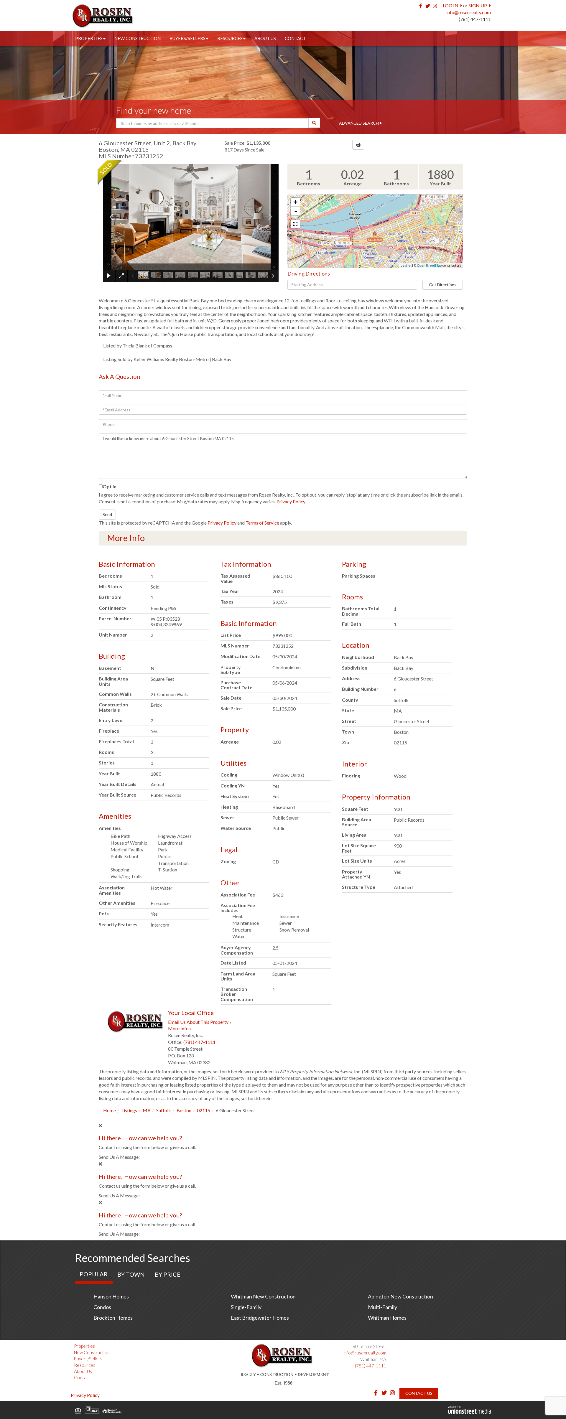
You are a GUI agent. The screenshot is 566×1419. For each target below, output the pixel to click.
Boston (184, 1110)
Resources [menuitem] (230, 38)
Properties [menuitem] (89, 38)
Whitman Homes (387, 1317)
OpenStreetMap (429, 265)
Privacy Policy (291, 501)
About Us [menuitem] (265, 38)
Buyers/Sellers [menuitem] (187, 38)
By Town (131, 1274)
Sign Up (477, 5)
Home (109, 1110)
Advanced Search (359, 123)
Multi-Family (382, 1307)
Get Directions (442, 284)
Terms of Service (262, 522)
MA (147, 1110)
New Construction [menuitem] (137, 38)
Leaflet (406, 265)
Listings (129, 1110)
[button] (314, 123)
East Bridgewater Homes (260, 1317)
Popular (94, 1274)
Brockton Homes (113, 1317)
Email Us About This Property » (200, 1022)
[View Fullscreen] (295, 224)
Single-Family (246, 1307)
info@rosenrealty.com (468, 12)
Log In (450, 5)
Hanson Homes (111, 1296)
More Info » (180, 1028)
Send (107, 514)
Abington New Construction (400, 1296)
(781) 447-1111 (475, 19)
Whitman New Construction (263, 1296)
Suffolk (163, 1110)
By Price (167, 1274)
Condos (102, 1307)
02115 (203, 1110)
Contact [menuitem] (295, 38)
